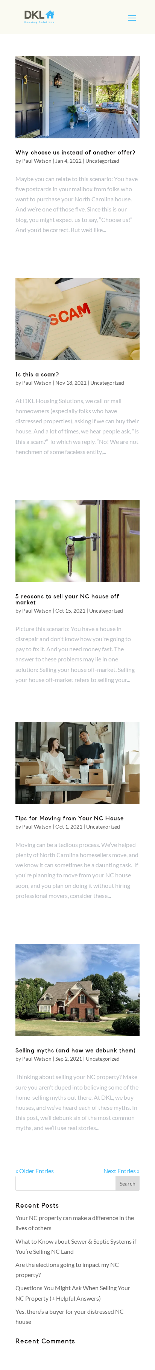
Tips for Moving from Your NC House (69, 818)
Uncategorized (102, 160)
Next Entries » (121, 1170)
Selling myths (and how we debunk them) (75, 1051)
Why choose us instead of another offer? (75, 153)
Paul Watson (37, 160)
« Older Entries (34, 1170)
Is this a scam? (37, 375)
